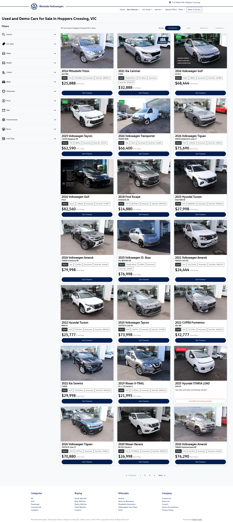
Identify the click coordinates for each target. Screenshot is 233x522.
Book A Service (194, 9)
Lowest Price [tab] (219, 28)
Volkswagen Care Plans (127, 507)
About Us (166, 501)
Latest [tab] (188, 28)
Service (158, 9)
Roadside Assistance (126, 504)
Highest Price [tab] (204, 28)
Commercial (36, 507)
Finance (78, 510)
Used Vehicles (80, 507)
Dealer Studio (197, 520)
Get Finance (87, 93)
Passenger (35, 504)
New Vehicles (132, 9)
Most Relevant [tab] (172, 28)
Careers (165, 504)
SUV (32, 501)
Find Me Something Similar (200, 401)
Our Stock (146, 9)
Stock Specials (80, 498)
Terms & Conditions (170, 507)
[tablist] (196, 28)
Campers (34, 510)
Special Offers (171, 9)
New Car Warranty (126, 501)
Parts (120, 510)
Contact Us (166, 498)
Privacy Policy (168, 510)
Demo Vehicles (81, 504)
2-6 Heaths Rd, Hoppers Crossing (186, 2)
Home (122, 9)
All (32, 498)
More (181, 9)
